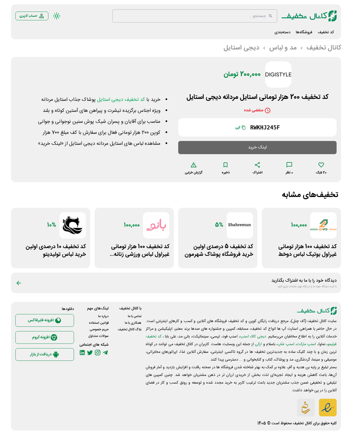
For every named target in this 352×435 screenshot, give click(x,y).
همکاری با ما (133, 323)
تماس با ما (134, 316)
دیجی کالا (258, 336)
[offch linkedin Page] (82, 352)
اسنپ (244, 336)
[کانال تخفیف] (309, 16)
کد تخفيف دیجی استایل (121, 100)
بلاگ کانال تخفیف (129, 329)
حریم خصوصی (99, 329)
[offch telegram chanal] (105, 352)
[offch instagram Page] (97, 352)
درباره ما (103, 316)
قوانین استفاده (99, 323)
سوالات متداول (98, 336)
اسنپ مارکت (306, 344)
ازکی (258, 344)
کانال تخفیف (302, 423)
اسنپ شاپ (285, 344)
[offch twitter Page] (90, 352)
